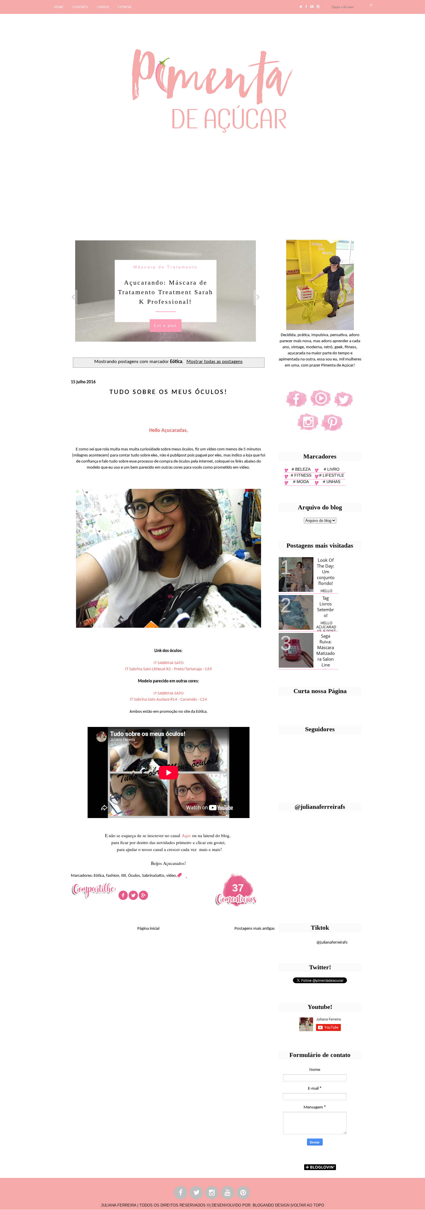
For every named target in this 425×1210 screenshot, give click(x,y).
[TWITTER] (196, 1193)
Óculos (134, 876)
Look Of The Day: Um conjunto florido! (326, 571)
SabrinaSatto (153, 876)
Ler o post (165, 325)
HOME (58, 7)
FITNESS (124, 7)
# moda (301, 481)
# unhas (331, 481)
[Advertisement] (177, 183)
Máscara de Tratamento (166, 267)
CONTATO (80, 7)
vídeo (171, 876)
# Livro (331, 469)
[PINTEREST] (243, 1193)
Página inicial (148, 929)
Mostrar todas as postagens (214, 362)
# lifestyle (331, 475)
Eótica (99, 876)
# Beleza (301, 469)
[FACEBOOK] (181, 1193)
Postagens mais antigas (254, 929)
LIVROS (103, 7)
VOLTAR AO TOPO (307, 1205)
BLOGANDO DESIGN (271, 1205)
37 (238, 888)
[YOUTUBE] (228, 1193)
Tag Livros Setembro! (325, 606)
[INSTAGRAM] (212, 1193)
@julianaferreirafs (332, 942)
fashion (112, 876)
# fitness (301, 475)
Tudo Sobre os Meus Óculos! (169, 392)
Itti (123, 876)
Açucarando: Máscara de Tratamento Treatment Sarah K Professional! (165, 292)
